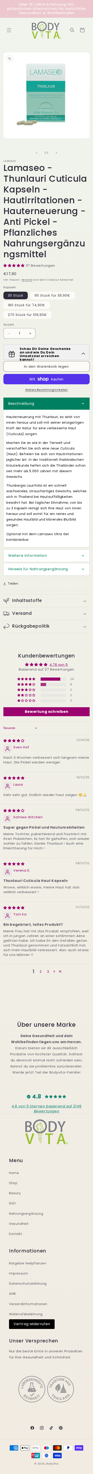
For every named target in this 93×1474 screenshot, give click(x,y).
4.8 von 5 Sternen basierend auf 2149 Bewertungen (46, 1109)
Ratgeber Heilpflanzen (27, 1263)
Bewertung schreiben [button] (46, 711)
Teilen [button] (13, 583)
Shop (13, 1183)
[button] (9, 30)
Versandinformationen (28, 1304)
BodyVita (52, 1463)
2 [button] (41, 971)
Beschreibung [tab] (21, 403)
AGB (12, 1293)
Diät (12, 1203)
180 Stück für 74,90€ (26, 305)
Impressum (18, 1273)
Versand (27, 280)
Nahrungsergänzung (26, 1213)
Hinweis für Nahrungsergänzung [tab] (38, 569)
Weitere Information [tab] (27, 555)
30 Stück (15, 295)
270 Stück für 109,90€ (27, 315)
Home (14, 1173)
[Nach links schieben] (37, 153)
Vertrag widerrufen (32, 1323)
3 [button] (48, 971)
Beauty (15, 1193)
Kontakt (15, 1234)
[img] (14, 740)
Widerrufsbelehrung (26, 1314)
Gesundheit (19, 1223)
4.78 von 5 (58, 664)
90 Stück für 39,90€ (52, 295)
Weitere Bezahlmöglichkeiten (46, 390)
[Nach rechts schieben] (56, 153)
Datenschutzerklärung (28, 1283)
